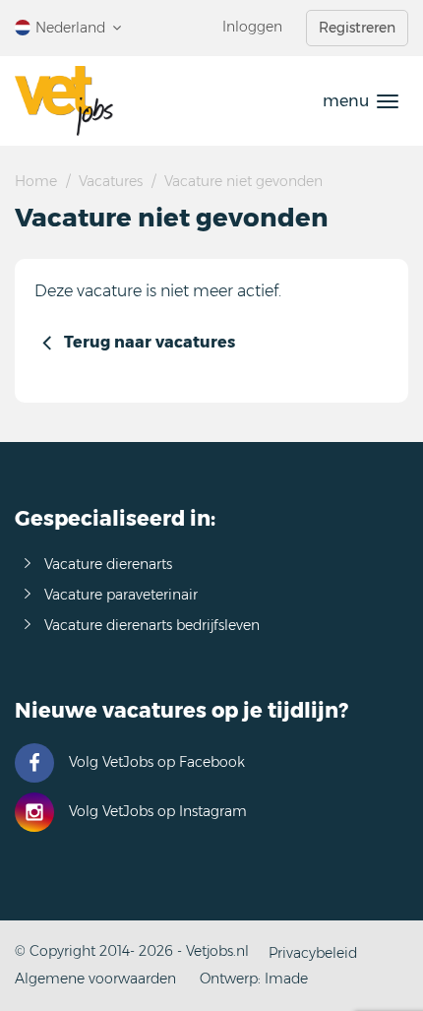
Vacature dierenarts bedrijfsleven (152, 625)
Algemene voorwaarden (95, 978)
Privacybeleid (313, 953)
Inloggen (252, 26)
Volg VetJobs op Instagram (158, 811)
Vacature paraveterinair (121, 594)
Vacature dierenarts (108, 564)
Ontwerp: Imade (254, 978)
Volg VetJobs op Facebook (157, 762)
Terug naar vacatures (149, 342)
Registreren (357, 27)
